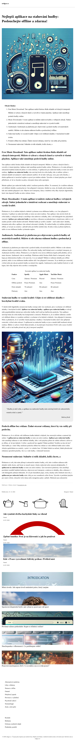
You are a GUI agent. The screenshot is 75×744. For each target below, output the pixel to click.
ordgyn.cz (5, 3)
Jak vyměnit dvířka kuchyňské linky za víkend (25, 514)
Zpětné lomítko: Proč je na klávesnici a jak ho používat (29, 536)
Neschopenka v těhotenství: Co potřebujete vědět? (21, 646)
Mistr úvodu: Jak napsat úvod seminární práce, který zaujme (25, 587)
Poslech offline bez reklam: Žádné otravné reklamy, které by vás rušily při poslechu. (37, 141)
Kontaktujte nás (21, 485)
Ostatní (71, 492)
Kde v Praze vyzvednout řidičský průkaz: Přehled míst (29, 559)
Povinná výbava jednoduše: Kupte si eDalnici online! (22, 626)
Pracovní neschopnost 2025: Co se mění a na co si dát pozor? (25, 666)
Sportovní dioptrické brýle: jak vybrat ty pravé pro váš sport (25, 607)
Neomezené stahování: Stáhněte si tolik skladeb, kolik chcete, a (30, 144)
